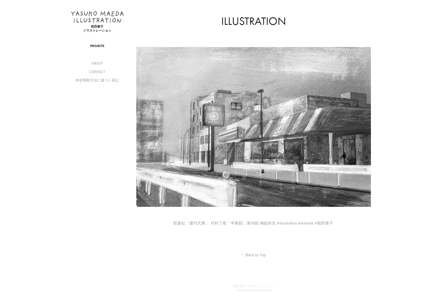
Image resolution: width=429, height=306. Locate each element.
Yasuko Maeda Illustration (98, 18)
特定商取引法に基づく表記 (97, 80)
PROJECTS (97, 46)
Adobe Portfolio (261, 290)
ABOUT (97, 63)
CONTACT (97, 71)
